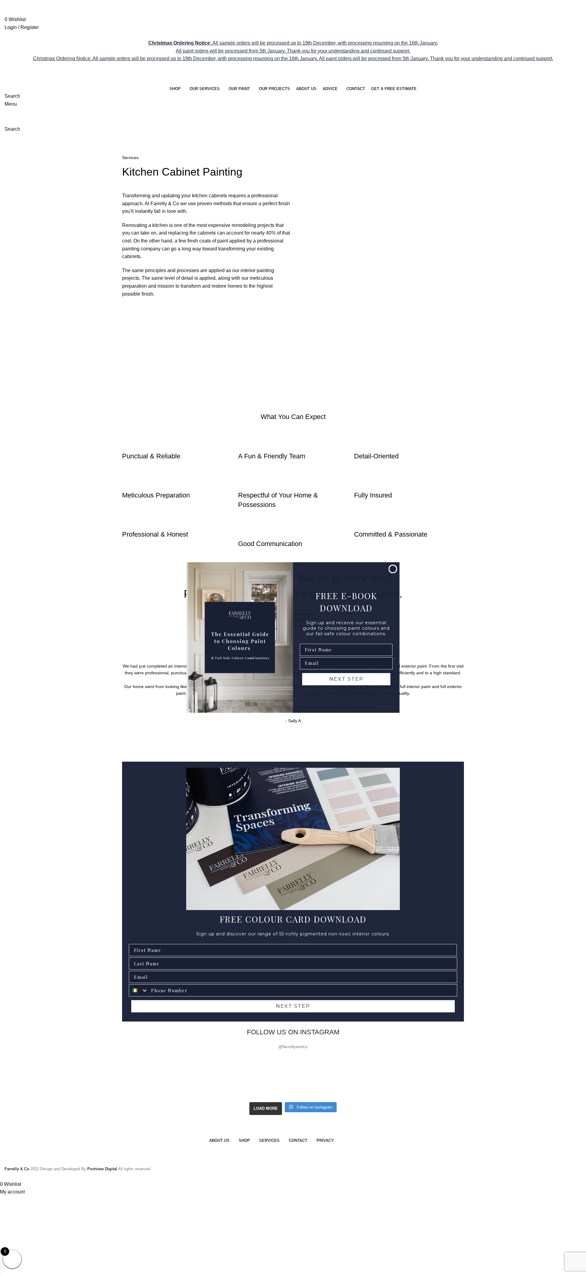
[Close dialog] (392, 569)
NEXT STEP (346, 679)
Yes (531, 1220)
